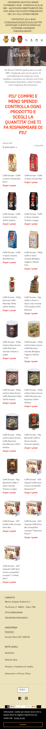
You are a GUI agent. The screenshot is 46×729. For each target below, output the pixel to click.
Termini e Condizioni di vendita (19, 667)
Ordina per (7, 143)
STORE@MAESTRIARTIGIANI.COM (20, 22)
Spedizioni (9, 653)
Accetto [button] (23, 725)
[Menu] (41, 40)
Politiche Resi (11, 660)
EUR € (22, 690)
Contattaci (9, 632)
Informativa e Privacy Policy (18, 674)
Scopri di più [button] (19, 718)
